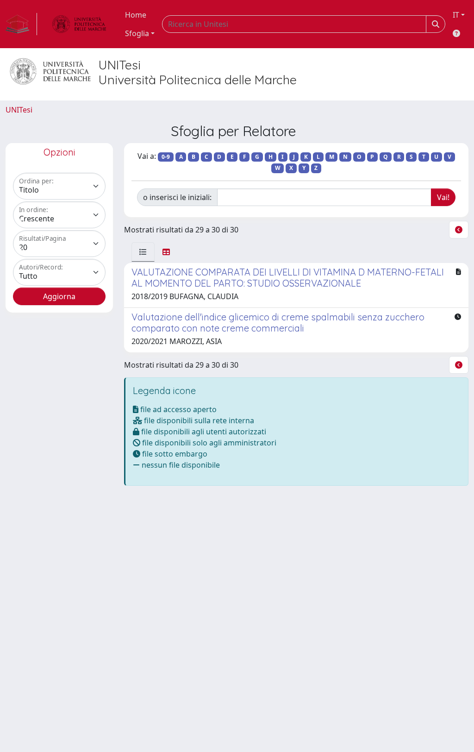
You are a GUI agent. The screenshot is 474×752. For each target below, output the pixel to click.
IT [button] (456, 15)
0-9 (166, 157)
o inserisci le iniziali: (177, 197)
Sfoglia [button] (137, 33)
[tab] (143, 252)
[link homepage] (21, 24)
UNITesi (19, 110)
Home (135, 15)
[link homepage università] (79, 24)
